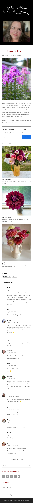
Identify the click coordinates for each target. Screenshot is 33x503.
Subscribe (26, 137)
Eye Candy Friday (17, 55)
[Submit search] (29, 466)
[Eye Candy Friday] (16, 162)
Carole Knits (12, 500)
